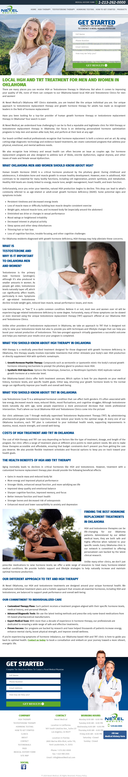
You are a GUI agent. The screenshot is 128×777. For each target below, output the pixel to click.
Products (122, 9)
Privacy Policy (81, 776)
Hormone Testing (85, 9)
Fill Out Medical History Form (115, 734)
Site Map (24, 755)
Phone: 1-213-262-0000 (61, 750)
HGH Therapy (44, 9)
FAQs (24, 748)
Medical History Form (24, 752)
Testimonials (24, 745)
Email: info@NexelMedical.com (61, 757)
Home (33, 9)
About (25, 737)
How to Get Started (105, 9)
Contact (24, 741)
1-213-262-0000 (112, 2)
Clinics (24, 734)
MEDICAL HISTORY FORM (84, 2)
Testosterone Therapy (63, 9)
